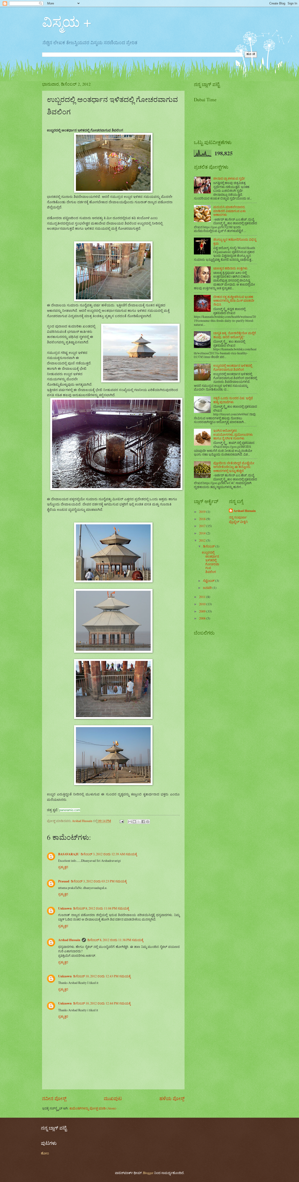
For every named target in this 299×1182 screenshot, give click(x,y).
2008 (202, 618)
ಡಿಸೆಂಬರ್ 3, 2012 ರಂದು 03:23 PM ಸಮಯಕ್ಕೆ (99, 881)
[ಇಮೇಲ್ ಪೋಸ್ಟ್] (121, 821)
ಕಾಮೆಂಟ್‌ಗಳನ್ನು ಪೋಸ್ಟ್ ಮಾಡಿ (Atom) (92, 1108)
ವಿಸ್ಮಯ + (66, 21)
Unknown (65, 908)
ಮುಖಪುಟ (113, 1098)
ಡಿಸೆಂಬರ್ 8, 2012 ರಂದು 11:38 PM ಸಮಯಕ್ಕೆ (115, 940)
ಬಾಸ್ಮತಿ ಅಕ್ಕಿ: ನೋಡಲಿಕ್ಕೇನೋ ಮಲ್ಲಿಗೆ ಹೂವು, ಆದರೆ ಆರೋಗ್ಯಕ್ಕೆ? (234, 335)
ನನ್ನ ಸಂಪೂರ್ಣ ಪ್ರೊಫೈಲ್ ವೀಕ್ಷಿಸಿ (238, 519)
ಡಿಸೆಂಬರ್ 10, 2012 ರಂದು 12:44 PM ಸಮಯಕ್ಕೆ (102, 1003)
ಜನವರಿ (208, 587)
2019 (202, 511)
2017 (202, 526)
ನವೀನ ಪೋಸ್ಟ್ (54, 1098)
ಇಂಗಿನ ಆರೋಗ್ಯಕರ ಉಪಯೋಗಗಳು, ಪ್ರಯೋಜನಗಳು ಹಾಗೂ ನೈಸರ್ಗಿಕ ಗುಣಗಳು (233, 434)
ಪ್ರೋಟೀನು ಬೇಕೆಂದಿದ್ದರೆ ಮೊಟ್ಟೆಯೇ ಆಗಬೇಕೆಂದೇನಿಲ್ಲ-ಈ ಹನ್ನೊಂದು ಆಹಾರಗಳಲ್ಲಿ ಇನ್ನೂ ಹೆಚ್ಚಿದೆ (233, 467)
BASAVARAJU (68, 854)
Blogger (148, 1173)
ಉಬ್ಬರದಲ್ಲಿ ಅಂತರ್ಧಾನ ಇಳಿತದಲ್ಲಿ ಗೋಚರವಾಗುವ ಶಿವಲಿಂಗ (232, 367)
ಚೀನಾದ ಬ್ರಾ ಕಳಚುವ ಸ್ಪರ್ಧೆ (229, 178)
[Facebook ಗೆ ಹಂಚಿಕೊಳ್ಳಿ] (143, 821)
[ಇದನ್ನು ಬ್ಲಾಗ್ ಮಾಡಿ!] (134, 821)
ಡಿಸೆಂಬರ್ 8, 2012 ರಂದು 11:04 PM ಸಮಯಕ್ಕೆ (101, 908)
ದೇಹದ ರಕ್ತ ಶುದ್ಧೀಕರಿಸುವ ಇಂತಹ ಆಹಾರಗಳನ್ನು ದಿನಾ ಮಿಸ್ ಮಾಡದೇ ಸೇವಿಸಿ (233, 300)
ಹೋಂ (45, 1153)
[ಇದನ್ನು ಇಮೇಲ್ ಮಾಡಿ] (130, 821)
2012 (202, 540)
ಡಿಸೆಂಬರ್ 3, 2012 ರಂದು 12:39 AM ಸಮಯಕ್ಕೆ (109, 854)
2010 (202, 604)
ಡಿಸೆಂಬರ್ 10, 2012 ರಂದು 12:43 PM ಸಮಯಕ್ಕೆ (102, 976)
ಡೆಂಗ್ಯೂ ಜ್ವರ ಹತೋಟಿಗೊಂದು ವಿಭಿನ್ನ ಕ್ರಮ (234, 241)
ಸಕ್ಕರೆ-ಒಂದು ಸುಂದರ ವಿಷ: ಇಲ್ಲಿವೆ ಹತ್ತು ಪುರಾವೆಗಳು (233, 400)
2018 (202, 519)
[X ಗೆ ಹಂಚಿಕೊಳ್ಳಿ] (138, 821)
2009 (202, 611)
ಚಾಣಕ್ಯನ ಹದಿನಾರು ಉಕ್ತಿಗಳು (230, 268)
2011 (202, 597)
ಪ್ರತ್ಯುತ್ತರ (63, 867)
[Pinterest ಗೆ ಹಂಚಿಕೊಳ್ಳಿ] (147, 821)
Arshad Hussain (69, 940)
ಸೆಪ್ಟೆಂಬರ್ (209, 580)
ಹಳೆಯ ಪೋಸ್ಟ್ (172, 1098)
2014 (202, 533)
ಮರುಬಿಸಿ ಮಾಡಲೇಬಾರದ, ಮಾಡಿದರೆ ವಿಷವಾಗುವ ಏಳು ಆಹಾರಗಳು (229, 211)
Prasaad (63, 881)
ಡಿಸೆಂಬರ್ (209, 546)
